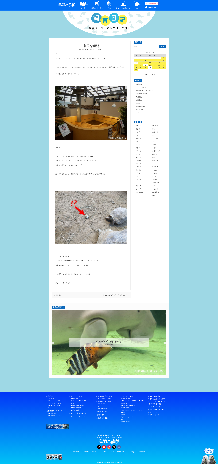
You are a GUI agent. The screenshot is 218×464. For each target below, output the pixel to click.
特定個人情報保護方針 (157, 399)
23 (136, 67)
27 (154, 67)
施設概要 (123, 414)
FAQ (132, 452)
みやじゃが (156, 151)
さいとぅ (138, 157)
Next (165, 343)
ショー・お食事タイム (79, 413)
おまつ (137, 148)
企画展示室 (51, 398)
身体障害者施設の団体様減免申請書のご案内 (77, 407)
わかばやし (156, 192)
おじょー (138, 145)
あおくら (138, 126)
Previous (51, 343)
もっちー (155, 160)
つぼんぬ (138, 186)
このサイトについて (157, 407)
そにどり (138, 170)
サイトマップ (154, 412)
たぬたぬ (138, 179)
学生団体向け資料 (103, 408)
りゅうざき (156, 183)
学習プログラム (102, 404)
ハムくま (155, 132)
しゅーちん (139, 160)
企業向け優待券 (75, 410)
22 (164, 65)
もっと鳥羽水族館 (127, 396)
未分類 (82, 49)
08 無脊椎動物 (140, 106)
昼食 (99, 406)
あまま (137, 129)
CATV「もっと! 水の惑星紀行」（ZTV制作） (132, 401)
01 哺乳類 (138, 84)
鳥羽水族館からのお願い (105, 398)
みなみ (154, 148)
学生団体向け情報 (104, 402)
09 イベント (139, 109)
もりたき (155, 167)
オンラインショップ (78, 416)
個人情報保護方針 (156, 396)
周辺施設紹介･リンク (54, 415)
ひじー (154, 135)
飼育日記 (101, 415)
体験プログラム (103, 412)
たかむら (138, 173)
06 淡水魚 (138, 100)
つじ (136, 183)
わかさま (155, 189)
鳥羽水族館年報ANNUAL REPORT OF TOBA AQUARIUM (132, 409)
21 (159, 65)
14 (159, 63)
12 (150, 63)
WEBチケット (74, 398)
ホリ (153, 142)
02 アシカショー (140, 87)
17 (141, 65)
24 (141, 67)
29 (164, 67)
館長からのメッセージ (127, 417)
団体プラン (74, 403)
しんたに (138, 167)
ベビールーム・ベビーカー (55, 403)
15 (164, 63)
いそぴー (138, 132)
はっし (154, 129)
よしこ (154, 176)
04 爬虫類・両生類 (141, 94)
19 (150, 65)
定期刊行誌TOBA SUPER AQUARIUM (128, 404)
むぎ (153, 157)
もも (153, 164)
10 (141, 63)
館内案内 (51, 396)
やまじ (154, 173)
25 (145, 67)
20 (154, 65)
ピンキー (155, 138)
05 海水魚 (138, 97)
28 (159, 67)
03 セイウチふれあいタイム (144, 90)
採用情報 (123, 412)
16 (136, 65)
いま (136, 135)
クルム (137, 154)
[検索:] (150, 46)
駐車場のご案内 (52, 413)
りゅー (154, 179)
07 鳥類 (137, 103)
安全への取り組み (125, 421)
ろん (153, 186)
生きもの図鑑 (103, 418)
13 (154, 63)
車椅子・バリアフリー (54, 405)
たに (136, 176)
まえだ (154, 145)
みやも (154, 154)
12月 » (153, 74)
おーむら (138, 138)
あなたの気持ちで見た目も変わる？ (115, 295)
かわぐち (138, 151)
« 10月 (147, 74)
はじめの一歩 (60, 295)
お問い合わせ (154, 415)
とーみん (138, 189)
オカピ (137, 142)
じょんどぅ (139, 164)
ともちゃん (139, 192)
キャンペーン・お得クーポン (78, 401)
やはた (154, 170)
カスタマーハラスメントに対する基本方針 (158, 403)
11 (145, 63)
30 (136, 70)
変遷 (122, 419)
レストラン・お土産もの (54, 401)
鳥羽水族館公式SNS (126, 398)
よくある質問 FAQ (105, 396)
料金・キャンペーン (78, 396)
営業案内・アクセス (55, 411)
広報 (153, 195)
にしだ (137, 195)
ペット (50, 408)
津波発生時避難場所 (157, 409)
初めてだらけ (109, 341)
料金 (104, 452)
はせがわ (155, 126)
